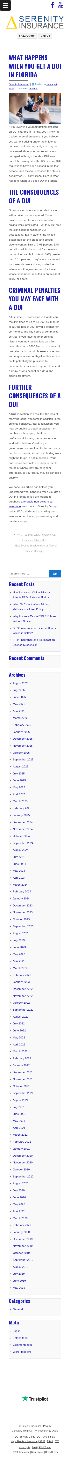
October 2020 (21, 1169)
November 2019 (23, 1245)
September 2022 (23, 1009)
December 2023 (23, 905)
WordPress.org (22, 1351)
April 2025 (19, 794)
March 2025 (20, 801)
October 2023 (21, 919)
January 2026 (21, 731)
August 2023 (20, 933)
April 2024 (19, 877)
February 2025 (22, 808)
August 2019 (20, 1266)
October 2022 (21, 1002)
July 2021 (19, 1107)
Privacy (47, 1426)
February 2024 (22, 891)
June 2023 (19, 947)
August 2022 (20, 1016)
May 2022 (19, 1037)
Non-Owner (37, 1452)
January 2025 (21, 815)
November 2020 (23, 1162)
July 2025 (19, 773)
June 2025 (19, 780)
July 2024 (19, 856)
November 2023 (23, 912)
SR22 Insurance (21, 1452)
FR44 (50, 1441)
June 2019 (19, 1280)
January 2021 (21, 1148)
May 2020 (19, 1204)
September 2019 (23, 1259)
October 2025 (21, 752)
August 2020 (20, 1183)
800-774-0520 (36, 1430)
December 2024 (23, 822)
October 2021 (21, 1086)
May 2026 (19, 704)
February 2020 (22, 1225)
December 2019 (23, 1239)
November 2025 (23, 745)
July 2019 (19, 1273)
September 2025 (23, 759)
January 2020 (21, 1232)
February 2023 (22, 975)
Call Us (45, 35)
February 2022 (22, 1058)
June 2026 (19, 697)
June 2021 (19, 1113)
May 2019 (19, 1287)
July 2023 (19, 940)
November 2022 (23, 995)
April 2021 (19, 1127)
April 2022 (19, 1044)
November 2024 (23, 829)
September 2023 (23, 926)
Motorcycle (24, 1447)
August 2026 (20, 683)
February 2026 (22, 724)
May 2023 (19, 954)
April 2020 (19, 1211)
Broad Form (51, 1452)
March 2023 (20, 968)
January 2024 (21, 898)
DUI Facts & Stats (46, 1436)
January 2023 (21, 981)
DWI (57, 1441)
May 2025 (19, 787)
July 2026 (19, 690)
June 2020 (19, 1197)
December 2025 (23, 738)
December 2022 (23, 988)
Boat (34, 1447)
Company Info (19, 1430)
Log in (16, 1330)
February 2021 (22, 1141)
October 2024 (21, 836)
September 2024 (23, 843)
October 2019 (21, 1252)
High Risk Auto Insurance (24, 1441)
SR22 (42, 1441)
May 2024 (19, 870)
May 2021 (19, 1120)
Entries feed (20, 1337)
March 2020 (20, 1218)
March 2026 (20, 717)
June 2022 (19, 1030)
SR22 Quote (27, 35)
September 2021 (23, 1093)
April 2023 (19, 961)
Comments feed (22, 1344)
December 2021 (23, 1072)
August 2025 (20, 766)
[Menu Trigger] (5, 5)
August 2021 (20, 1100)
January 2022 (21, 1065)
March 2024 (20, 884)
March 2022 (20, 1051)
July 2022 (19, 1023)
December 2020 (23, 1155)
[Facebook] (52, 6)
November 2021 (23, 1079)
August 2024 (20, 849)
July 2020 (19, 1190)
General (33, 88)
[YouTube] (60, 6)
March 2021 (20, 1134)
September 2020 (23, 1176)
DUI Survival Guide (25, 1436)
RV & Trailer (44, 1447)
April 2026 (19, 711)
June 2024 (19, 863)
